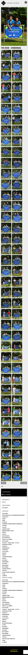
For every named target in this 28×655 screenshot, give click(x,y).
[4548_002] (17, 54)
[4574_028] (17, 195)
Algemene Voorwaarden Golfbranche (12, 523)
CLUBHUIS (4, 575)
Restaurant (5, 565)
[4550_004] (17, 65)
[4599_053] (6, 335)
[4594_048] (17, 303)
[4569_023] (6, 173)
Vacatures (5, 513)
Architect (5, 546)
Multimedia (5, 567)
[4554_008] (17, 87)
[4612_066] (17, 400)
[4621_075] (6, 454)
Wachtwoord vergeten (8, 572)
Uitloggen (7, 494)
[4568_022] (17, 162)
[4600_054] (17, 335)
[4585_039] (6, 260)
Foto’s (4, 502)
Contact (4, 570)
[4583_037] (6, 249)
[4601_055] (6, 346)
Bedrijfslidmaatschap (8, 530)
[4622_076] (17, 454)
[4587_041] (6, 270)
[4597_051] (6, 324)
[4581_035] (6, 238)
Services (4, 553)
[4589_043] (6, 281)
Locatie (4, 527)
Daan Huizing (5, 536)
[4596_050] (17, 314)
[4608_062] (17, 378)
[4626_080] (17, 476)
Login (3, 574)
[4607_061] (6, 378)
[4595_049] (6, 314)
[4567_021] (6, 162)
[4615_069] (6, 422)
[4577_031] (6, 216)
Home (3, 520)
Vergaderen (5, 561)
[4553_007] (6, 87)
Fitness (4, 558)
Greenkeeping (5, 548)
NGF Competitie (6, 537)
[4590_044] (17, 281)
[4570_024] (17, 173)
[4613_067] (6, 411)
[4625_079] (6, 476)
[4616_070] (17, 422)
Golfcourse (5, 541)
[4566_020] (17, 152)
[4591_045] (6, 292)
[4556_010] (17, 98)
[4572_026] (17, 184)
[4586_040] (17, 260)
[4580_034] (17, 227)
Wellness (4, 560)
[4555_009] (6, 98)
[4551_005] (6, 76)
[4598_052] (17, 324)
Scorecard (5, 549)
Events (4, 532)
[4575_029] (6, 206)
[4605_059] (6, 368)
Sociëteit (4, 522)
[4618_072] (17, 432)
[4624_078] (17, 465)
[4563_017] (6, 141)
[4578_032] (17, 216)
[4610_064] (17, 389)
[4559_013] (6, 119)
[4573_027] (6, 195)
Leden (3, 518)
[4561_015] (6, 130)
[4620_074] (17, 443)
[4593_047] (6, 303)
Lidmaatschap (6, 529)
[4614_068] (17, 411)
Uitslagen (5, 507)
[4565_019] (6, 152)
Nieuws (4, 555)
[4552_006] (17, 76)
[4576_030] (17, 206)
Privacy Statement (7, 539)
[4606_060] (17, 368)
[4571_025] (6, 184)
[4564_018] (17, 141)
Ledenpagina (6, 492)
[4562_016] (17, 130)
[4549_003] (6, 65)
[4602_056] (17, 346)
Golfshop (4, 563)
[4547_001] (6, 54)
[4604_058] (17, 357)
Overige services (6, 568)
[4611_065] (6, 400)
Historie (4, 525)
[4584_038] (17, 249)
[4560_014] (17, 119)
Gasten (4, 534)
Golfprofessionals (7, 556)
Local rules (5, 551)
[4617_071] (6, 432)
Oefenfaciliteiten (7, 544)
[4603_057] (6, 357)
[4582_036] (17, 238)
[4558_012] (17, 108)
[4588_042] (17, 270)
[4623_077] (6, 465)
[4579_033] (6, 227)
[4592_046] (17, 292)
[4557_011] (6, 108)
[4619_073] (6, 443)
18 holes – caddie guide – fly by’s (10, 542)
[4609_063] (6, 389)
